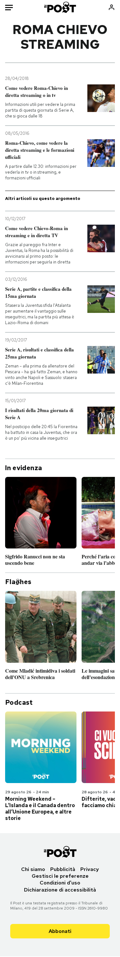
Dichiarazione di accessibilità (60, 889)
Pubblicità (62, 869)
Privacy (89, 869)
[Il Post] (60, 7)
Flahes (18, 582)
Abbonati (60, 931)
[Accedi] (111, 7)
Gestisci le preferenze (60, 876)
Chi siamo (33, 869)
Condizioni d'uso (60, 882)
